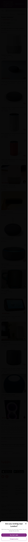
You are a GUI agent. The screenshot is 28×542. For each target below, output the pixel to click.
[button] (26, 524)
